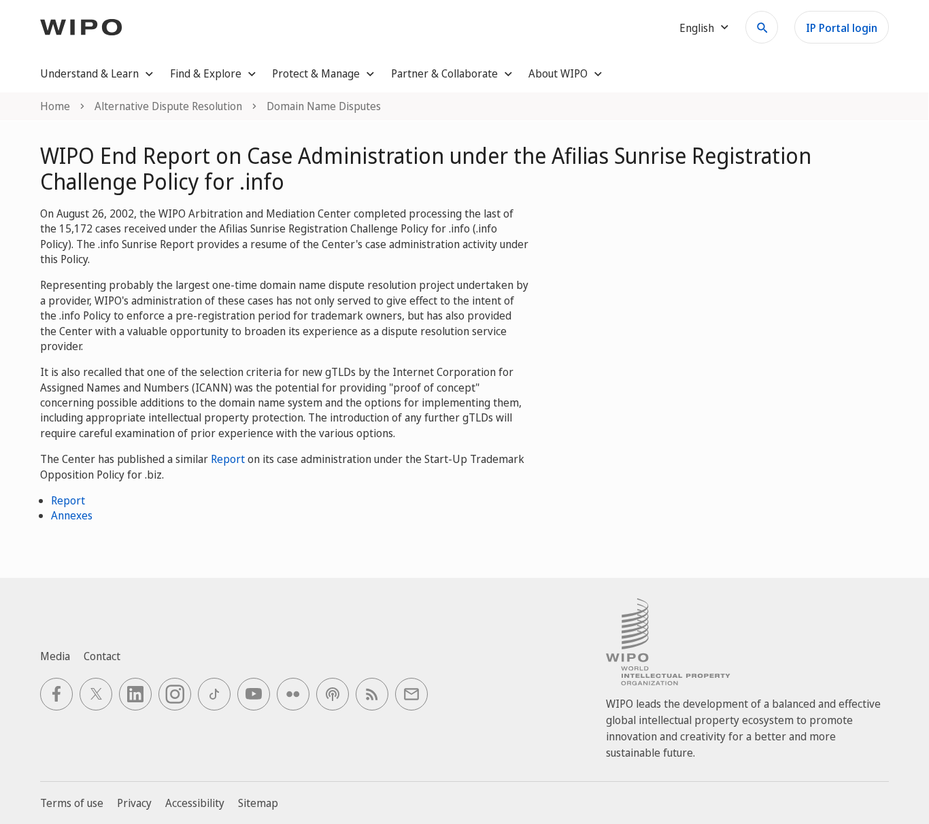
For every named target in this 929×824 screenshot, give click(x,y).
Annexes (71, 515)
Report (228, 458)
